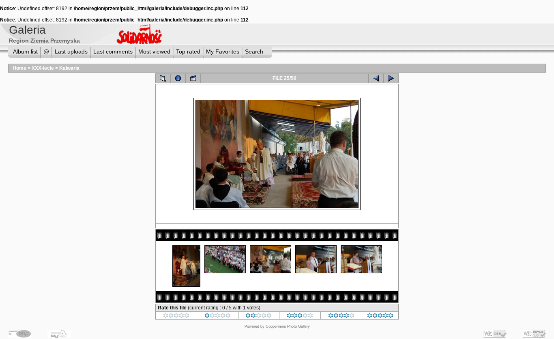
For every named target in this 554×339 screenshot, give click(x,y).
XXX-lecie (43, 68)
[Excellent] (341, 317)
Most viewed (154, 51)
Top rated (188, 51)
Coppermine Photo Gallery (288, 326)
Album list (25, 51)
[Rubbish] (176, 317)
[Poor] (217, 317)
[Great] (380, 317)
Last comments (113, 51)
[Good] (300, 317)
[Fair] (258, 317)
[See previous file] (376, 78)
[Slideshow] (193, 78)
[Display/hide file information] (178, 78)
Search (254, 51)
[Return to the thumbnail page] (163, 78)
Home (19, 68)
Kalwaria (69, 68)
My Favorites (222, 51)
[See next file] (391, 78)
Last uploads (71, 51)
